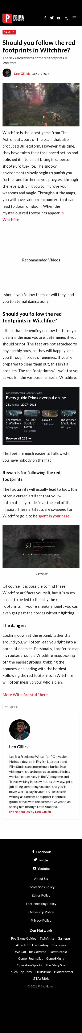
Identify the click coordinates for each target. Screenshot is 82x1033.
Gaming (9, 32)
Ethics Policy (41, 895)
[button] (74, 18)
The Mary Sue (55, 965)
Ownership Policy (41, 912)
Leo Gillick (22, 73)
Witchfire (11, 706)
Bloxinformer (63, 972)
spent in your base (53, 516)
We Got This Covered (30, 952)
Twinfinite (47, 938)
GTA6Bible (41, 978)
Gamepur (64, 938)
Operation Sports (29, 965)
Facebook (43, 852)
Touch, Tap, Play (20, 972)
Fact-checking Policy (41, 904)
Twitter (43, 860)
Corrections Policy (41, 887)
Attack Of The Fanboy (32, 945)
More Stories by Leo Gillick (30, 812)
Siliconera (59, 945)
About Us (41, 878)
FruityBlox (43, 972)
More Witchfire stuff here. (26, 694)
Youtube (43, 868)
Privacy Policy (41, 920)
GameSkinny (55, 958)
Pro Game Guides (23, 938)
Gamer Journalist (30, 958)
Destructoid (58, 952)
